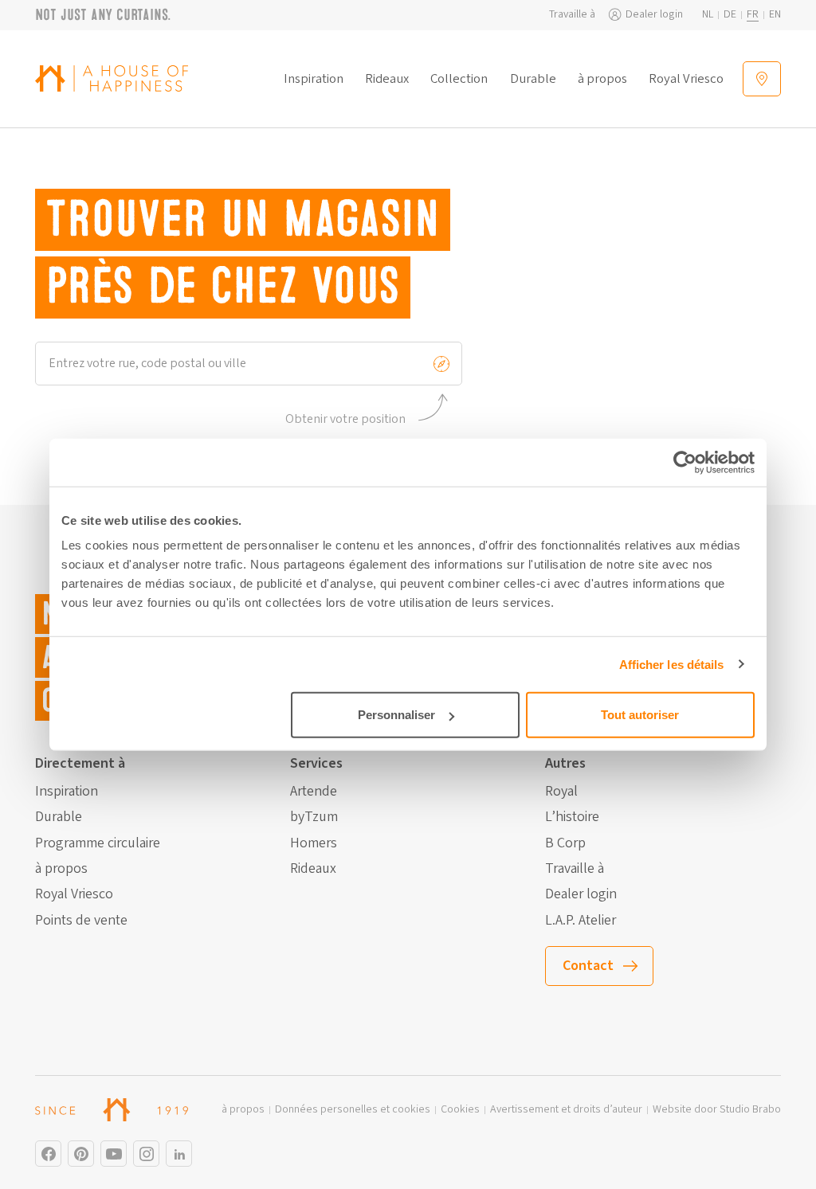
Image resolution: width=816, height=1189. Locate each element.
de (730, 15)
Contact (588, 966)
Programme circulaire (97, 843)
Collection (459, 79)
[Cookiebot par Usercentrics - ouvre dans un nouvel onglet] (685, 462)
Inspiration (313, 79)
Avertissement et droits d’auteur (566, 1110)
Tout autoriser (640, 715)
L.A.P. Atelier (580, 920)
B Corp (565, 843)
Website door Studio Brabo (717, 1110)
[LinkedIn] (179, 1153)
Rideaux (387, 79)
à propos (602, 79)
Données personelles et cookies (352, 1110)
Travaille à (572, 15)
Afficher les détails (671, 664)
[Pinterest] (81, 1153)
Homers (313, 843)
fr (753, 15)
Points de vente (81, 920)
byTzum (314, 817)
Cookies (460, 1110)
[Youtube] (113, 1153)
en (775, 15)
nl (707, 15)
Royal (561, 791)
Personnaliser (396, 715)
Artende (313, 791)
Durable (533, 79)
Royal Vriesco (686, 79)
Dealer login (654, 15)
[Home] (111, 78)
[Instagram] (48, 1153)
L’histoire (572, 817)
